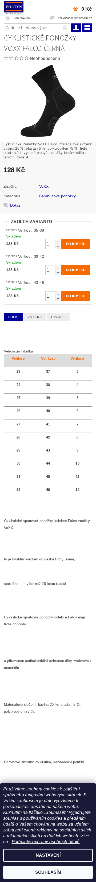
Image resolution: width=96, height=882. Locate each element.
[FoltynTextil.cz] (13, 7)
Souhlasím (48, 872)
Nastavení (48, 855)
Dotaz (15, 205)
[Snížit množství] (57, 246)
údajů (73, 841)
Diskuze (58, 317)
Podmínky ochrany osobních (39, 841)
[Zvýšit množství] (57, 241)
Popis (13, 317)
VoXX (44, 186)
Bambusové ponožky (57, 196)
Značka (35, 317)
